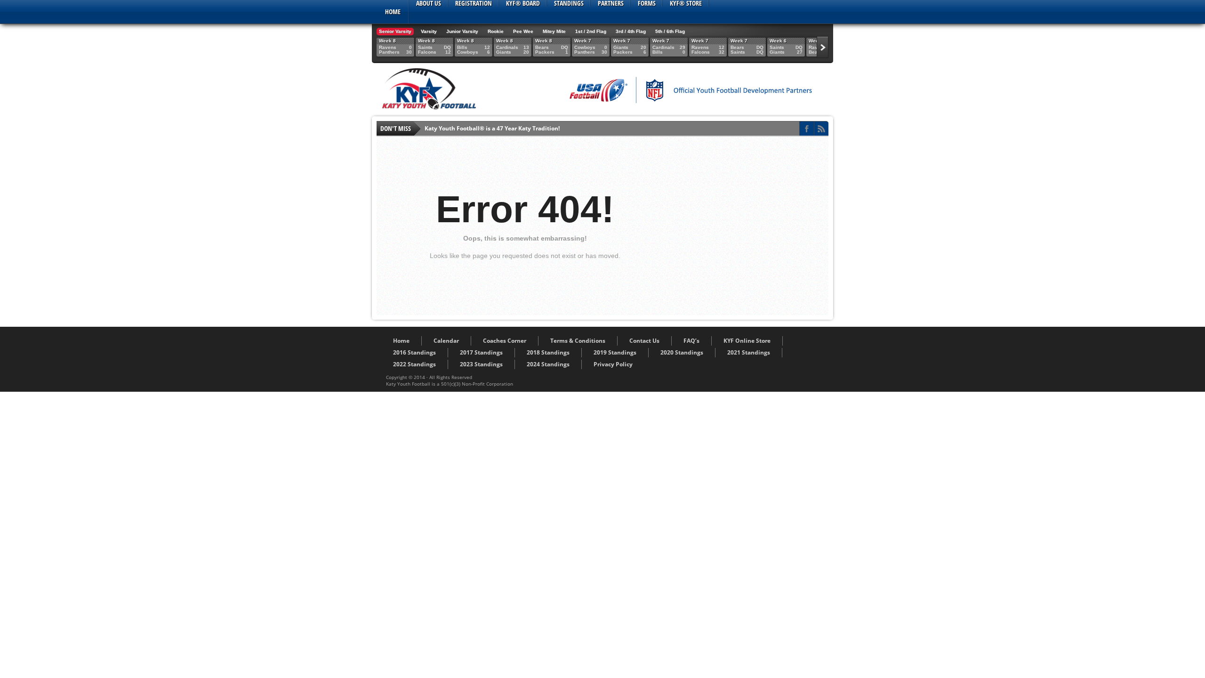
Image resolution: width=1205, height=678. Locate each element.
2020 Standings (681, 352)
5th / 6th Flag (670, 31)
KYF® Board (523, 3)
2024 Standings (548, 364)
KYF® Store (686, 3)
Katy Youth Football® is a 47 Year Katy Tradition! (492, 128)
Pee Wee (523, 31)
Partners (611, 3)
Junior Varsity (462, 31)
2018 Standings (548, 352)
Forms (647, 3)
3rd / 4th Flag (631, 31)
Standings (569, 3)
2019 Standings (615, 352)
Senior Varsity (395, 31)
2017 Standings (481, 352)
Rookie (496, 31)
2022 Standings (414, 364)
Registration (473, 3)
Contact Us (644, 341)
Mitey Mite (554, 31)
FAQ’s (691, 341)
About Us (428, 3)
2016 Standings (414, 352)
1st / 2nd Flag (590, 31)
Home (393, 11)
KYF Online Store (747, 341)
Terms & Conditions (577, 341)
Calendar (446, 341)
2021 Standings (748, 352)
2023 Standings (481, 364)
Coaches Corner (504, 341)
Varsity (429, 31)
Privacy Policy (613, 364)
